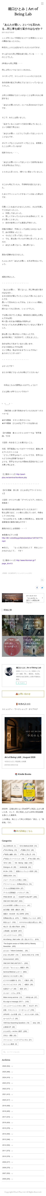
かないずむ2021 (10, 955)
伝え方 (33, 1006)
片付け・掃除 (9, 1035)
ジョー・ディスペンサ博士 (14, 880)
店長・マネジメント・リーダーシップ (18, 1010)
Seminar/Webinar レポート (15, 972)
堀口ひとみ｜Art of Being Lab (23, 11)
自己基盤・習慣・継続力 (13, 909)
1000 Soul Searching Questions (16, 1023)
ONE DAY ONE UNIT (12, 901)
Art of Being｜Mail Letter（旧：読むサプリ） (21, 939)
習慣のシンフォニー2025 (26, 871)
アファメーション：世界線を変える (17, 884)
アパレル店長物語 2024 (13, 888)
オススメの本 (31, 1014)
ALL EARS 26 (9, 846)
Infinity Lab (31, 997)
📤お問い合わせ (23, 694)
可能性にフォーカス (31, 918)
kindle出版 (25, 867)
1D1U (7, 863)
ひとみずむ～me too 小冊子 (15, 1031)
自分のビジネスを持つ (12, 976)
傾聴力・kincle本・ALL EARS (16, 914)
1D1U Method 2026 (28, 846)
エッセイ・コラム (11, 993)
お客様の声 (9, 1027)
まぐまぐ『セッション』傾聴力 (16, 967)
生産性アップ (9, 989)
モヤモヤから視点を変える (30, 922)
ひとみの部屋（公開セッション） (16, 905)
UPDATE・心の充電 (12, 1014)
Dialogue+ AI (9, 867)
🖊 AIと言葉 (33, 858)
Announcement (11, 959)
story (36, 1023)
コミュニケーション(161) (24, 573)
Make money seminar (12, 997)
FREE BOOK (9, 897)
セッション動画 (10, 1044)
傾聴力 (29, 984)
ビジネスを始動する (12, 980)
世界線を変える (11, 918)
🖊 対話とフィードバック (13, 858)
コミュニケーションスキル (14, 1006)
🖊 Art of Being (10, 850)
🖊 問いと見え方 (27, 854)
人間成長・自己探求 (12, 931)
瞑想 (23, 989)
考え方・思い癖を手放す (14, 926)
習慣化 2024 (9, 875)
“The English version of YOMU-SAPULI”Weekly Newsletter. (19, 944)
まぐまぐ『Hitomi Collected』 (15, 950)
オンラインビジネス (12, 984)
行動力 (29, 980)
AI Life (7, 871)
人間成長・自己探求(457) (9, 573)
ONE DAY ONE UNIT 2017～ (15, 963)
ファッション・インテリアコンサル (17, 1040)
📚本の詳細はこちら (23, 831)
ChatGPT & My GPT (28, 897)
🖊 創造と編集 (10, 854)
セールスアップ (10, 1018)
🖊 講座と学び (27, 850)
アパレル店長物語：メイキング (16, 892)
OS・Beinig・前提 (23, 863)
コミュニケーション (12, 935)
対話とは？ (9, 922)
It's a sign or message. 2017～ (16, 1001)
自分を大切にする (30, 955)
